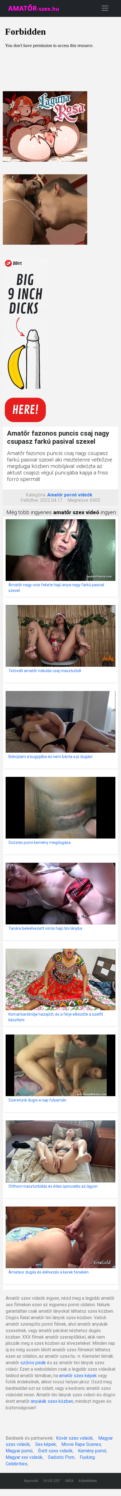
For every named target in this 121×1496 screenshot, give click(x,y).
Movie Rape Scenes (81, 1444)
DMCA (69, 1481)
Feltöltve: (30, 500)
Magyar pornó (19, 1450)
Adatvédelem (88, 1481)
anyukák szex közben (52, 1401)
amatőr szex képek (78, 1375)
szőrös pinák (33, 1362)
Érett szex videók (55, 1450)
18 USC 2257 (51, 1481)
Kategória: (36, 495)
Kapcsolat (31, 1481)
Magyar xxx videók (24, 1457)
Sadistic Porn (61, 1457)
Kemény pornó (92, 1450)
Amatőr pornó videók (69, 495)
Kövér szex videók (74, 1438)
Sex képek (45, 1444)
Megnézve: (78, 500)
